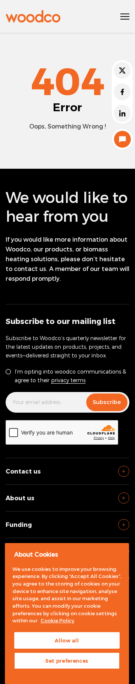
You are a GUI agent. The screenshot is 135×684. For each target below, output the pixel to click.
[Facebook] (122, 91)
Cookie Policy (57, 620)
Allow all (67, 640)
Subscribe (107, 401)
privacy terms (68, 380)
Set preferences (66, 661)
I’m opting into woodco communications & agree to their (70, 375)
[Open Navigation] (124, 16)
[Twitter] (122, 70)
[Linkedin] (122, 113)
